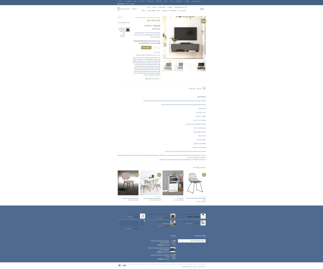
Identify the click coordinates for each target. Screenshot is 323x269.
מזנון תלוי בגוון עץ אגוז (148, 75)
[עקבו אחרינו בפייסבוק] (124, 3)
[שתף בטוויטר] (155, 78)
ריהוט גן (120, 1)
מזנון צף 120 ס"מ (156, 61)
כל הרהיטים (153, 55)
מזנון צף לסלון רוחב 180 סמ (144, 68)
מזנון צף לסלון (152, 64)
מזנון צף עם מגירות (151, 71)
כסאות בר (187, 1)
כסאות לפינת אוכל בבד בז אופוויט (130, 198)
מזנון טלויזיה (150, 17)
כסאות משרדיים (165, 264)
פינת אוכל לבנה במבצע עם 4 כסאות (152, 198)
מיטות (134, 1)
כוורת (153, 264)
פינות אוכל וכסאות (196, 1)
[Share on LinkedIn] (146, 78)
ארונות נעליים (180, 264)
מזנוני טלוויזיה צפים (141, 17)
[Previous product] (118, 17)
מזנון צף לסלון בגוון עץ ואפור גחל (146, 66)
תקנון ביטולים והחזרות (134, 264)
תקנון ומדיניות (188, 264)
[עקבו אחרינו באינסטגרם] (122, 3)
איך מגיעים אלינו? (202, 264)
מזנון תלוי (145, 73)
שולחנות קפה (150, 1)
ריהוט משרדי (142, 1)
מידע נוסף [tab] (199, 88)
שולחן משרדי (158, 264)
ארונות (171, 1)
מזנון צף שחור (151, 73)
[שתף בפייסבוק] (158, 78)
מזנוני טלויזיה (158, 1)
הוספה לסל (146, 47)
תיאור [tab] (204, 88)
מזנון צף (134, 59)
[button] (130, 4)
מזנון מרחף (154, 59)
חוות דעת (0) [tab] (192, 88)
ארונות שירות (173, 264)
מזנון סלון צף (140, 59)
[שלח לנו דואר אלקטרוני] (121, 3)
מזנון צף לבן (154, 63)
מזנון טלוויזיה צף (153, 57)
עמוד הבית (157, 17)
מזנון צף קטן (143, 71)
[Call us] (119, 3)
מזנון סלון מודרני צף (147, 59)
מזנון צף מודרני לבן (152, 69)
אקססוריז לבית (128, 1)
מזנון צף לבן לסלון (147, 63)
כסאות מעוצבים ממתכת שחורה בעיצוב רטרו (196, 199)
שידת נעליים (180, 198)
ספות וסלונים (179, 1)
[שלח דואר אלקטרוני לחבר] (152, 78)
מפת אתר (194, 264)
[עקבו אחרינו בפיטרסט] (118, 3)
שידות (165, 1)
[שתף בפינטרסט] (149, 78)
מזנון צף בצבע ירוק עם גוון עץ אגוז (144, 61)
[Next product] (121, 17)
